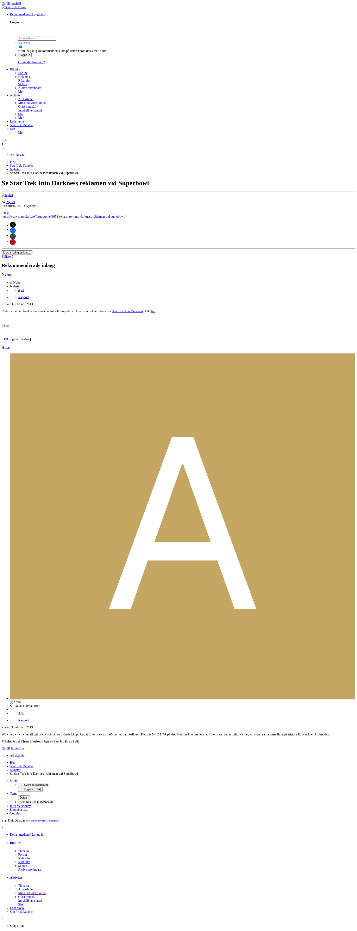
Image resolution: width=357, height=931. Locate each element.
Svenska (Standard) (35, 784)
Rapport (23, 297)
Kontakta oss (18, 809)
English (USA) (32, 789)
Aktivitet (15, 95)
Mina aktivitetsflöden (32, 103)
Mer (21, 91)
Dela (5, 213)
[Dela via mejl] (13, 236)
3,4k (21, 713)
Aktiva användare (29, 88)
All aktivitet (25, 99)
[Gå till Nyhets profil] (7, 195)
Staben (22, 84)
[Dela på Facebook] (13, 230)
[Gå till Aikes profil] (182, 698)
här (153, 311)
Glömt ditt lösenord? (31, 62)
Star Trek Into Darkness (127, 311)
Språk (14, 780)
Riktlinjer (24, 80)
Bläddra (15, 69)
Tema (13, 793)
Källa (5, 325)
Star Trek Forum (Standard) (36, 802)
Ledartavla (17, 121)
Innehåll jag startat (30, 110)
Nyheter (31, 206)
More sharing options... (17, 252)
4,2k (21, 290)
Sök (20, 114)
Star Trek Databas (21, 125)
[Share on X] (13, 225)
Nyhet (10, 202)
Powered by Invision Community (42, 820)
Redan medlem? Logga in (27, 14)
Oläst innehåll (27, 106)
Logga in (25, 54)
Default (24, 797)
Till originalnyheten (16, 339)
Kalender (24, 76)
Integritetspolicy (20, 806)
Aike (6, 347)
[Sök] (3, 148)
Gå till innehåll (11, 3)
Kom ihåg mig (27, 51)
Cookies (15, 813)
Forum (22, 73)
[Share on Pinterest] (13, 242)
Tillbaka (23, 851)
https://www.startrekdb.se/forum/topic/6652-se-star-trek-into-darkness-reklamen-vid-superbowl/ (63, 216)
